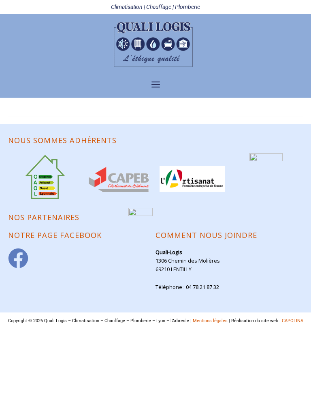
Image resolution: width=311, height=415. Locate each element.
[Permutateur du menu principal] (155, 84)
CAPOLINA (292, 320)
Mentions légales (210, 320)
